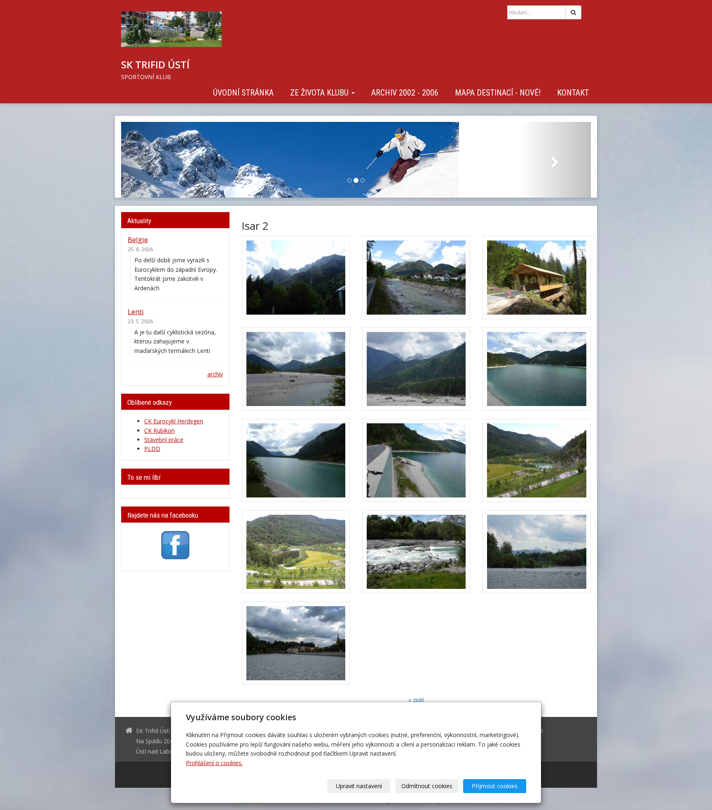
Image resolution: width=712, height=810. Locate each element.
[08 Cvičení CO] (416, 460)
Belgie (138, 239)
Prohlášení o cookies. (214, 763)
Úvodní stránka (243, 92)
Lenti (136, 311)
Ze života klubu (320, 92)
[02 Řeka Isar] (416, 277)
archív (215, 374)
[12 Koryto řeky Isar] (536, 551)
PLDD (152, 449)
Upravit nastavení (359, 786)
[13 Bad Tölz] (296, 643)
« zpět (416, 700)
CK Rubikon (159, 430)
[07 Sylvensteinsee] (296, 460)
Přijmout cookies (495, 786)
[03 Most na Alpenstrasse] (536, 277)
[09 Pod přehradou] (536, 460)
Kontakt (573, 92)
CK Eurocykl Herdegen (173, 421)
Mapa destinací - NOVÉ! (498, 92)
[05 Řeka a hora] (416, 369)
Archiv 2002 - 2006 (404, 92)
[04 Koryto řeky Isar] (296, 369)
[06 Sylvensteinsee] (536, 369)
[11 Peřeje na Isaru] (416, 551)
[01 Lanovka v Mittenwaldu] (296, 277)
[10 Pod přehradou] (296, 551)
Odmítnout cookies (426, 786)
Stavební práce (163, 440)
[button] (156, 160)
